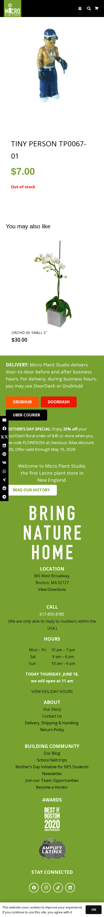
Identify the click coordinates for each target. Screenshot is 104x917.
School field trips (52, 760)
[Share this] (4, 428)
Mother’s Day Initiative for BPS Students (52, 766)
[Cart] (96, 8)
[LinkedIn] (70, 887)
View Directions (52, 589)
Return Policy (52, 729)
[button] (80, 8)
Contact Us (52, 716)
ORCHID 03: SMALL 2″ (29, 332)
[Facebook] (34, 887)
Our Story (52, 709)
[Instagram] (46, 887)
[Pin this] (4, 454)
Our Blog (52, 753)
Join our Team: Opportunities (52, 780)
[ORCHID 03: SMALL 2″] (52, 284)
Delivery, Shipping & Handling (52, 723)
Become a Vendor (52, 787)
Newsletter (52, 773)
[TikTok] (58, 887)
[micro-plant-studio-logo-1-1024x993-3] (12, 8)
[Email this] (4, 420)
